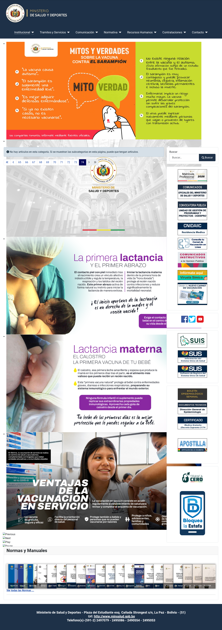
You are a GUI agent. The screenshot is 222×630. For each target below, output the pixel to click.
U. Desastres (72, 586)
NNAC (148, 586)
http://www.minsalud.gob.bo (114, 616)
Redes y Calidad (122, 586)
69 (47, 162)
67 (33, 162)
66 (26, 162)
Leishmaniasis (44, 586)
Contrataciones (172, 32)
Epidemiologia (102, 586)
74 (82, 162)
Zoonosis (32, 586)
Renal (157, 586)
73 (75, 162)
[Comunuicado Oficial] (192, 175)
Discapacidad (131, 586)
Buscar (173, 151)
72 (68, 162)
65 (19, 162)
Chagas (22, 586)
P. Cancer (187, 586)
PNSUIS (139, 586)
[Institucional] (32, 32)
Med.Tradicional (54, 586)
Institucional (22, 32)
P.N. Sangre (179, 586)
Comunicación (85, 32)
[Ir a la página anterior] (13, 162)
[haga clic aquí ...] (192, 229)
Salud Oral (110, 586)
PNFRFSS (207, 586)
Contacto (198, 32)
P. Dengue (61, 586)
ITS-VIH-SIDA (15, 586)
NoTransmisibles (200, 586)
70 (54, 162)
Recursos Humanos (140, 32)
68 (40, 162)
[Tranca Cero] (192, 477)
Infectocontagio (93, 586)
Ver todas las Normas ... (20, 590)
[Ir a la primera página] (7, 162)
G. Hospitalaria (170, 586)
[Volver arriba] (216, 624)
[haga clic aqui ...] (192, 243)
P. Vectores (81, 586)
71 (61, 162)
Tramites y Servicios (53, 32)
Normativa (111, 32)
